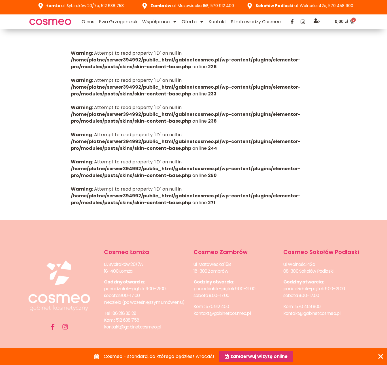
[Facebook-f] (292, 21)
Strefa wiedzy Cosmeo (256, 21)
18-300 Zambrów (211, 271)
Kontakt (217, 21)
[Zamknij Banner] (380, 356)
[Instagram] (302, 21)
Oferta (189, 21)
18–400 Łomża (118, 271)
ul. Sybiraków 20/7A (123, 264)
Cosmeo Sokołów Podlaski (321, 252)
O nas (88, 21)
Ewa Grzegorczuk (118, 21)
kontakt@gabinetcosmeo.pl (132, 327)
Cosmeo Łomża (126, 252)
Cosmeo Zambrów (221, 252)
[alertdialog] (193, 356)
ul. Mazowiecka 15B (212, 264)
